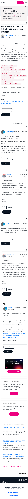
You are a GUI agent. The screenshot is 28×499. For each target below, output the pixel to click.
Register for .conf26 (14, 371)
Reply (5, 114)
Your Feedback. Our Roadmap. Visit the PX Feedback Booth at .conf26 (13, 428)
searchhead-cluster (16, 101)
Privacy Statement (13, 492)
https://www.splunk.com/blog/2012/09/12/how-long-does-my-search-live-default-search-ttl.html (15, 335)
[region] (14, 491)
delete (3, 101)
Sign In (20, 2)
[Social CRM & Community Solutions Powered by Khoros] (22, 473)
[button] (26, 23)
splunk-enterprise (6, 104)
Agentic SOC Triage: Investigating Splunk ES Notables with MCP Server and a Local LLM (14, 441)
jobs (7, 101)
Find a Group (14, 414)
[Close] (25, 485)
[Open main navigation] (26, 2)
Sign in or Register (18, 15)
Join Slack (14, 393)
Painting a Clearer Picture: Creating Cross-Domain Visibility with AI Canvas (13, 455)
